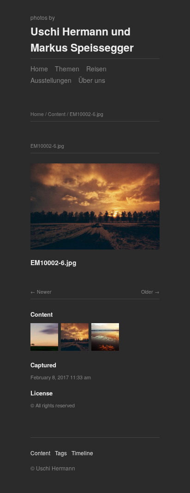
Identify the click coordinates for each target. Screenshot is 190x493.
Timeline (82, 453)
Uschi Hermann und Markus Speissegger (82, 39)
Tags (61, 453)
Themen (67, 68)
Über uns (91, 80)
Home (39, 68)
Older (147, 291)
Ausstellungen (50, 80)
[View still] (44, 346)
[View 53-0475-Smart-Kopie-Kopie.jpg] (105, 346)
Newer (44, 291)
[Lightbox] (95, 250)
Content (56, 113)
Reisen (96, 68)
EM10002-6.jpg (86, 113)
